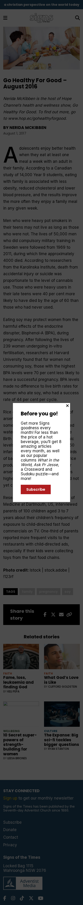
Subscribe (35, 489)
